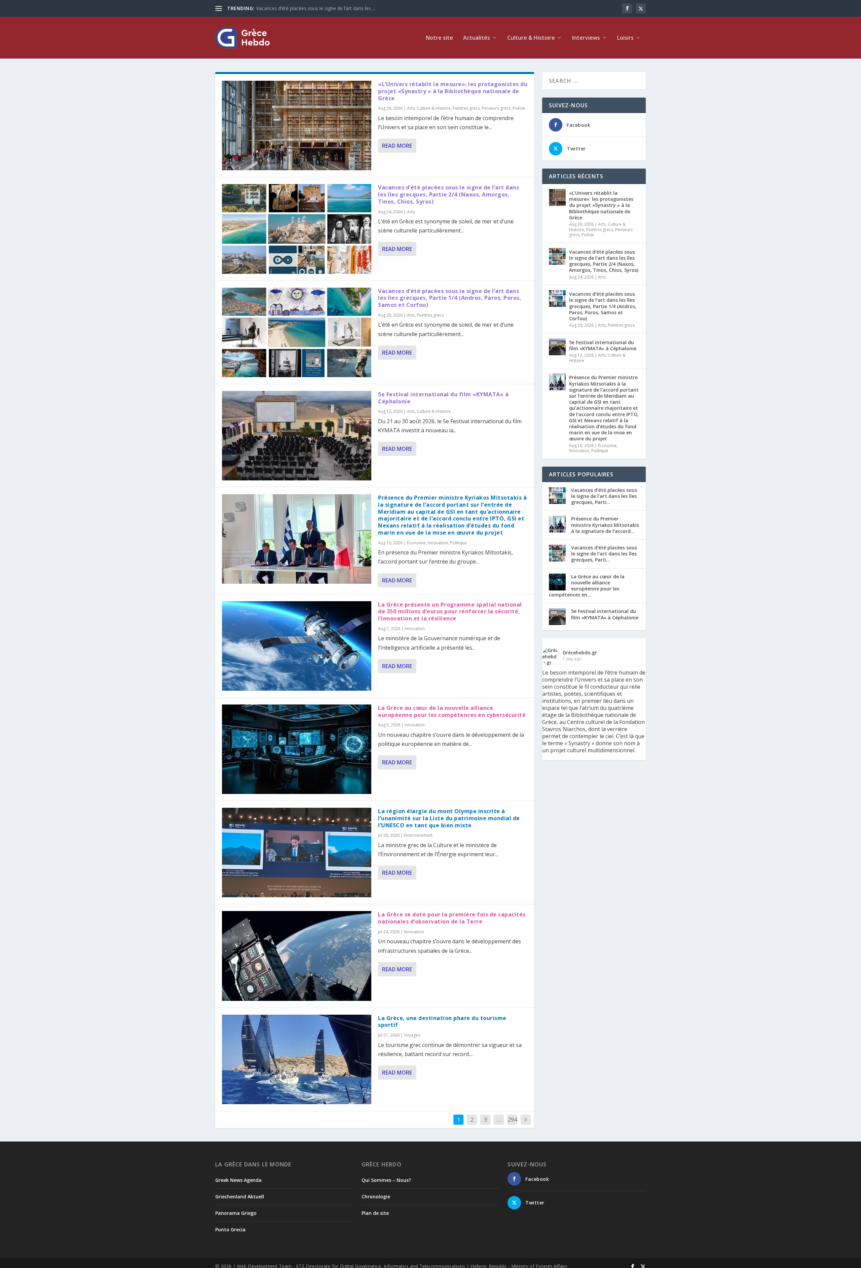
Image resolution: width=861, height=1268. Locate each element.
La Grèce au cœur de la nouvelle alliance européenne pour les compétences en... (587, 585)
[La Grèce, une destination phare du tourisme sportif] (296, 1059)
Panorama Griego (236, 1213)
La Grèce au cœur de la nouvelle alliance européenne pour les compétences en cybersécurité (452, 711)
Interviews (586, 38)
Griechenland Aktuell (239, 1196)
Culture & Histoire (434, 108)
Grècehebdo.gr (580, 652)
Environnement (418, 835)
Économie (416, 543)
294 (512, 1119)
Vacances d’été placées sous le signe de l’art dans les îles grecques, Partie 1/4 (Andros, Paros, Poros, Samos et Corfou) (449, 298)
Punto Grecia (230, 1229)
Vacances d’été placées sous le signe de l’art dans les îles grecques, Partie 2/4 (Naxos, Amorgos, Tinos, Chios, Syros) (448, 194)
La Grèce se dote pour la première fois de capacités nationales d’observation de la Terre (452, 918)
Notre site (439, 38)
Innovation (438, 543)
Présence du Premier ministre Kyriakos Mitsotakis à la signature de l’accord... (605, 524)
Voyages (412, 1035)
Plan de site (375, 1213)
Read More (397, 145)
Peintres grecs (466, 108)
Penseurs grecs (496, 108)
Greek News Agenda (238, 1180)
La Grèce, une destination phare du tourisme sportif (442, 1021)
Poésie (519, 108)
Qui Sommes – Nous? (386, 1180)
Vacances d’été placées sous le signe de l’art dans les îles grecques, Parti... (604, 496)
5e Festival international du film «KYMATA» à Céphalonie (443, 398)
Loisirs (625, 38)
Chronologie (376, 1196)
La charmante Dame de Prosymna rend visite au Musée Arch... (324, 8)
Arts (411, 108)
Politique (458, 543)
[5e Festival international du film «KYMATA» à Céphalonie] (296, 435)
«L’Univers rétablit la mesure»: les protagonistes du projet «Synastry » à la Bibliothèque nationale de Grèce (452, 91)
